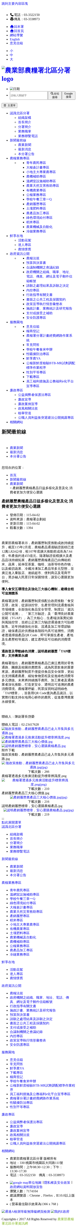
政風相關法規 (28, 408)
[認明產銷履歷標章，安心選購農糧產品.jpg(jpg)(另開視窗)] (38, 810)
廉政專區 (16, 390)
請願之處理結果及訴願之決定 (47, 285)
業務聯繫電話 (28, 136)
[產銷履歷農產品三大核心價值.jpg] (27, 741)
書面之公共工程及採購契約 (46, 299)
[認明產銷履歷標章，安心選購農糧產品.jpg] (34, 746)
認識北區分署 (20, 113)
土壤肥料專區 (36, 208)
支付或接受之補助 (39, 313)
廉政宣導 (24, 399)
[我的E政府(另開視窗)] (60, 1211)
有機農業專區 (36, 190)
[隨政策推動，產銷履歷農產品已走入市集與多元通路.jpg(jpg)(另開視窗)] (38, 767)
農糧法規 (32, 258)
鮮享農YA (33, 358)
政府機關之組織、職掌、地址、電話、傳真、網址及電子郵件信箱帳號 (49, 276)
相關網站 (16, 422)
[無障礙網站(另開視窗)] (26, 1211)
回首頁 (19, 31)
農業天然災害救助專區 (42, 185)
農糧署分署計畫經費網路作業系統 (49, 338)
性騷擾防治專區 (37, 354)
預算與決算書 (36, 262)
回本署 (19, 26)
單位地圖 (34, 1182)
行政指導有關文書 (39, 294)
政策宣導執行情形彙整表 (44, 304)
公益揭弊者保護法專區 (34, 394)
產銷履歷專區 (36, 204)
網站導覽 (16, 35)
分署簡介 (24, 127)
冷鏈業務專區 (36, 231)
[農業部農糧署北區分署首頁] (38, 78)
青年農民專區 (36, 162)
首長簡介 (24, 122)
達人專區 (24, 244)
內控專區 (32, 290)
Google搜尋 (68, 95)
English (15, 39)
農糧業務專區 (20, 158)
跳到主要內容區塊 (15, 3)
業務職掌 (24, 131)
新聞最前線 (18, 140)
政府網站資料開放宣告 (26, 1187)
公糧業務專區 (36, 195)
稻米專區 (32, 222)
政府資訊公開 (20, 253)
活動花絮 (24, 240)
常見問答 (32, 344)
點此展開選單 (11, 822)
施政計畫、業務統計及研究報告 (49, 308)
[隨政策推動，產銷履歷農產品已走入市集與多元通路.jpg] (38, 733)
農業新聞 (24, 145)
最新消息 (24, 149)
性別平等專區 (36, 372)
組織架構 (24, 117)
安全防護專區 (36, 317)
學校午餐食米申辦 (39, 349)
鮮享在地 (16, 236)
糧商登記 (32, 331)
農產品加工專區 (37, 213)
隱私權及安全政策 (57, 1182)
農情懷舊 (24, 249)
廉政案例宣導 (28, 404)
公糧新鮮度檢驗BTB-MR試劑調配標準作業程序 (50, 365)
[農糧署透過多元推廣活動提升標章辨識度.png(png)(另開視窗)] (38, 784)
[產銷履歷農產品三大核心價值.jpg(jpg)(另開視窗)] (38, 797)
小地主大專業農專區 (41, 172)
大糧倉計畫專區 (37, 167)
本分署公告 (26, 154)
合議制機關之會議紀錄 (42, 267)
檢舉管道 (24, 413)
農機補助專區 (36, 176)
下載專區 (32, 377)
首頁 (13, 475)
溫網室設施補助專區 (41, 181)
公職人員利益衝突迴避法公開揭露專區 (46, 417)
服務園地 (16, 322)
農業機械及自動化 (39, 227)
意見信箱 (16, 43)
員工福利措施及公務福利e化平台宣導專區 (50, 383)
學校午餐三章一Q (39, 199)
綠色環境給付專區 (39, 217)
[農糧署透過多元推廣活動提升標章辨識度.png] (36, 737)
